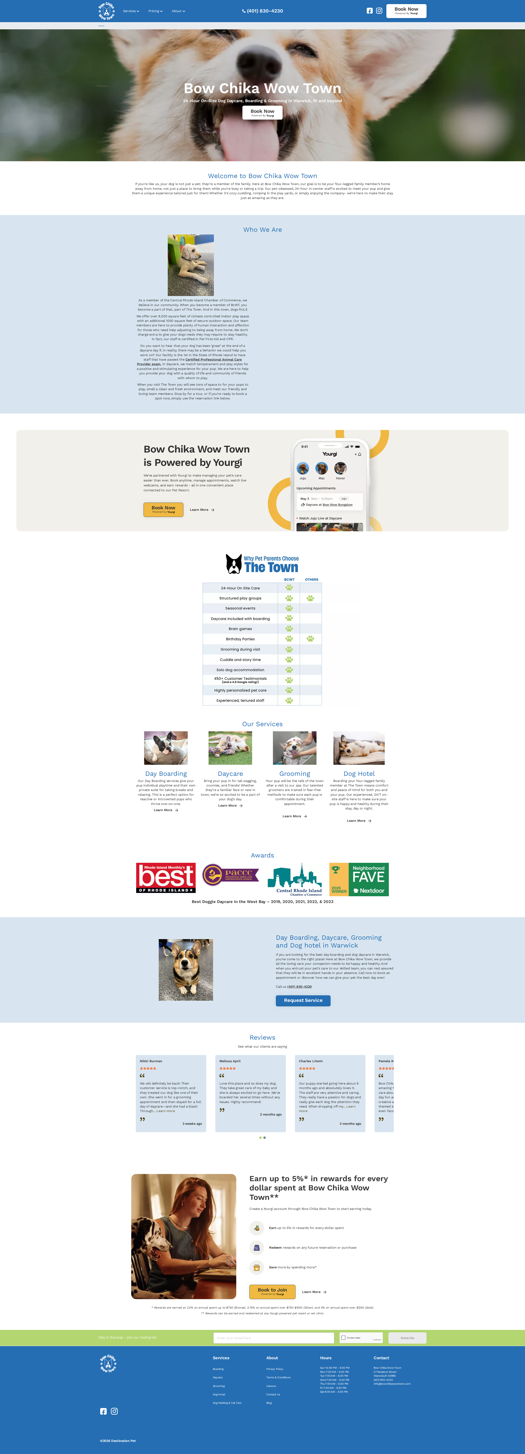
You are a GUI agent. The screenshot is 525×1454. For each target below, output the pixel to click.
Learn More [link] (199, 510)
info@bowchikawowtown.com (392, 1383)
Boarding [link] (218, 1369)
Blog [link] (269, 1402)
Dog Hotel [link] (219, 1394)
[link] (368, 11)
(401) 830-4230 (265, 11)
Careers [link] (271, 1386)
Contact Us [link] (273, 1394)
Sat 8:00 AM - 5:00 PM (334, 1391)
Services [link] (129, 11)
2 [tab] (264, 1137)
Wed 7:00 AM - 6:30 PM (334, 1379)
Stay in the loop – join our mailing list (127, 1337)
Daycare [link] (218, 1377)
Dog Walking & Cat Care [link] (227, 1402)
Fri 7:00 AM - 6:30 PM (333, 1387)
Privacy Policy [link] (274, 1369)
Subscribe (407, 1338)
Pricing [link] (153, 11)
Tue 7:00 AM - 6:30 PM (334, 1375)
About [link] (176, 11)
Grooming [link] (219, 1386)
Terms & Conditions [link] (278, 1377)
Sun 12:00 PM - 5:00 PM (335, 1367)
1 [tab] (260, 1137)
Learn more (165, 1111)
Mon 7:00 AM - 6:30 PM (334, 1371)
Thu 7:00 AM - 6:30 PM (334, 1383)
